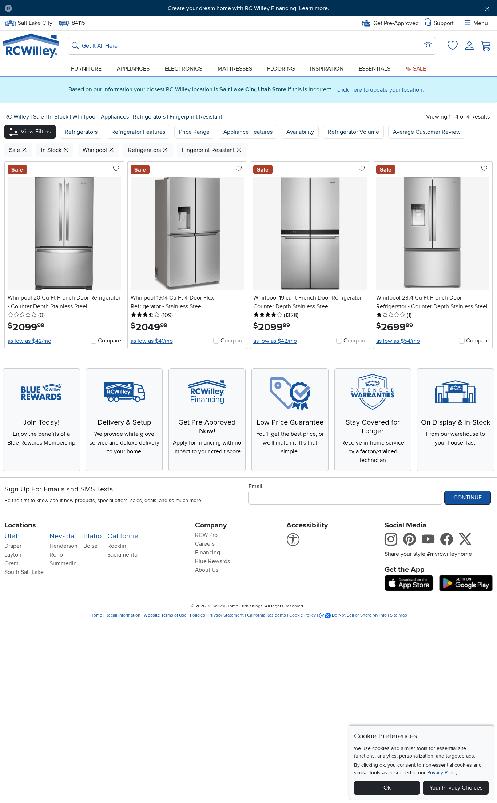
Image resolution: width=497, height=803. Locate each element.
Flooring (281, 68)
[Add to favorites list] (116, 169)
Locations (20, 525)
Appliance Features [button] (248, 132)
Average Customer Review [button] (427, 132)
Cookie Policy (302, 615)
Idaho (92, 536)
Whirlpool (85, 116)
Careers (205, 543)
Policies (197, 615)
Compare (109, 340)
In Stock (59, 116)
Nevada (62, 536)
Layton (12, 554)
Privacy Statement (226, 615)
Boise (90, 546)
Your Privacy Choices (455, 787)
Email (255, 486)
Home (96, 615)
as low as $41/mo (152, 341)
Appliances (133, 68)
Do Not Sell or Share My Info (359, 615)
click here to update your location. (380, 89)
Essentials (374, 68)
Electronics (183, 68)
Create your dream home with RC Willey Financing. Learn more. (248, 8)
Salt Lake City (34, 22)
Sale (418, 68)
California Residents (266, 615)
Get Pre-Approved (396, 23)
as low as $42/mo (29, 341)
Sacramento (122, 554)
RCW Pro (206, 535)
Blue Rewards (212, 561)
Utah (12, 536)
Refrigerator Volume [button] (353, 132)
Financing (207, 552)
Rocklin (116, 546)
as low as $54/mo (398, 341)
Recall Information (123, 615)
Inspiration (326, 68)
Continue (467, 497)
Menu (480, 23)
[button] (56, 8)
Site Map (398, 615)
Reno (56, 554)
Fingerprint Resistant (196, 116)
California (123, 536)
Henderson (63, 546)
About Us (206, 570)
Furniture (86, 68)
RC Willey (16, 116)
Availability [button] (300, 132)
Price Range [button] (194, 132)
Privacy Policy (442, 773)
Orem (11, 563)
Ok (387, 787)
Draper (12, 546)
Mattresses (235, 68)
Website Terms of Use (165, 615)
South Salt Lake (24, 572)
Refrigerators (150, 116)
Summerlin (63, 563)
